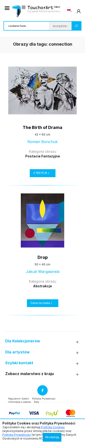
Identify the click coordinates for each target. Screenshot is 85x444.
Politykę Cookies (53, 427)
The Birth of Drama (42, 127)
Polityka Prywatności (43, 398)
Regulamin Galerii (18, 398)
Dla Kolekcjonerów (22, 341)
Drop (43, 257)
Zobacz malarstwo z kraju (29, 374)
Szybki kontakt (19, 363)
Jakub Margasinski (43, 271)
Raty (36, 401)
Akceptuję (52, 437)
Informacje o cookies (19, 401)
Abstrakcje (42, 286)
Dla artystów (17, 352)
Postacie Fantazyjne (42, 156)
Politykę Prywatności (16, 434)
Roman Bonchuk (42, 141)
